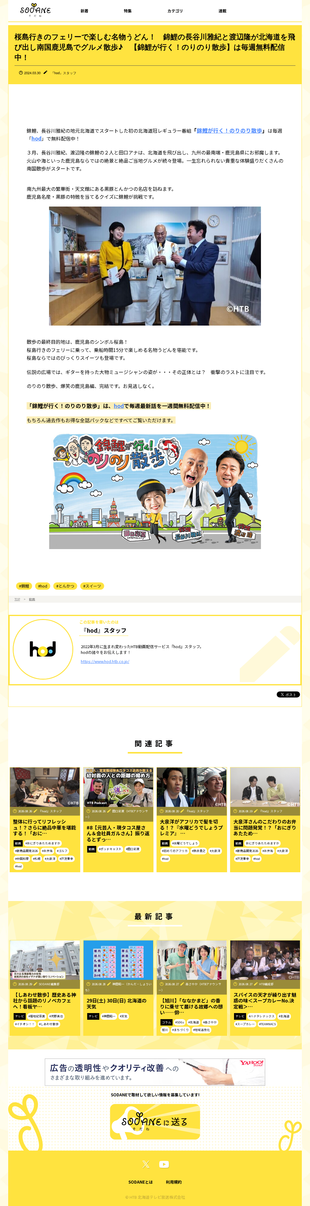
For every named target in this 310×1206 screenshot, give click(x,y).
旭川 (165, 1030)
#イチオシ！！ (25, 1024)
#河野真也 (56, 1016)
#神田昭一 (109, 1016)
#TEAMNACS (267, 1024)
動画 (32, 599)
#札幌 (37, 858)
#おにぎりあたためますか (42, 843)
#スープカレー (245, 1024)
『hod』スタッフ (63, 72)
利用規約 (174, 1182)
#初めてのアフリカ (175, 851)
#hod (42, 586)
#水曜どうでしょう (185, 843)
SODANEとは (140, 1182)
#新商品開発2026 (26, 851)
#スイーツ (92, 586)
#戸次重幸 (66, 858)
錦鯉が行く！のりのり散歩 (229, 130)
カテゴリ (175, 11)
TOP (17, 599)
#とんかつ (65, 586)
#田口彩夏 (133, 849)
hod (36, 138)
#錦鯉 (24, 586)
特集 (128, 11)
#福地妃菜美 (36, 1016)
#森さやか (210, 1022)
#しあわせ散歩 (49, 1024)
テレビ (19, 1016)
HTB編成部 (266, 984)
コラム (166, 1022)
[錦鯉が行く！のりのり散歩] (155, 489)
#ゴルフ (62, 851)
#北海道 (193, 1022)
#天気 (123, 1016)
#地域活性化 (201, 1030)
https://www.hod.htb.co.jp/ (105, 661)
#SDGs (179, 1022)
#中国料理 (22, 858)
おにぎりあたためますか (262, 843)
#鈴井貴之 (199, 851)
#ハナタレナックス (262, 1016)
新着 (84, 11)
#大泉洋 (50, 858)
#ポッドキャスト (110, 849)
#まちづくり (180, 1030)
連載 (222, 11)
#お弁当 (47, 851)
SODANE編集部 (49, 984)
